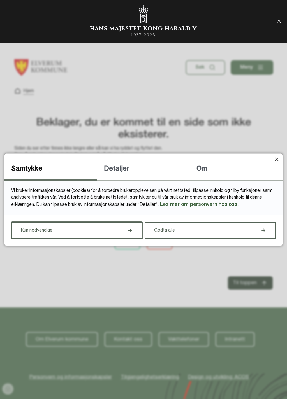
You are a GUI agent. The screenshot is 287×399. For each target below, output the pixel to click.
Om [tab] (201, 169)
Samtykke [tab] (26, 169)
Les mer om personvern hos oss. (199, 204)
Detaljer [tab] (116, 169)
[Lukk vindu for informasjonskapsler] (276, 159)
